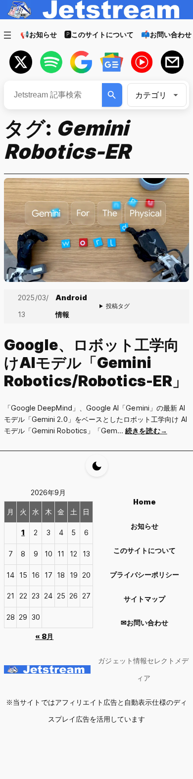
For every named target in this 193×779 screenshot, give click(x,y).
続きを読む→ (146, 430)
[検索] (112, 95)
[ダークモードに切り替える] (97, 466)
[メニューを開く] (7, 35)
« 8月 (44, 636)
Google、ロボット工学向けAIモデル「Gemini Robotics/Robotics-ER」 (96, 363)
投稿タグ (118, 306)
